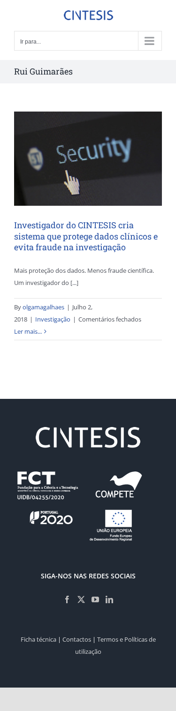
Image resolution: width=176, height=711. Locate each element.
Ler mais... (28, 331)
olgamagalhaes (43, 307)
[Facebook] (67, 599)
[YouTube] (95, 599)
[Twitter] (81, 599)
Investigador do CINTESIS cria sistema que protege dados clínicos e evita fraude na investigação (86, 236)
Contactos (76, 639)
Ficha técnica (38, 639)
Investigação (52, 319)
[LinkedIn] (109, 599)
